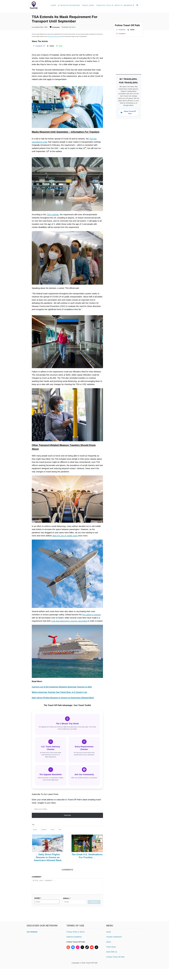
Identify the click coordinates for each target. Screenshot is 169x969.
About (108, 942)
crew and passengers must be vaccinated (69, 621)
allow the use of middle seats (65, 536)
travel (52, 829)
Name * (37, 898)
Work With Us (111, 952)
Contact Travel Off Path (115, 957)
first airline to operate (91, 615)
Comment (36, 877)
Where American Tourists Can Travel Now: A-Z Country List (59, 692)
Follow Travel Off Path (130, 112)
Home (108, 932)
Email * (67, 898)
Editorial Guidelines (74, 937)
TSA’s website (53, 214)
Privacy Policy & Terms (75, 932)
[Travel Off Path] (36, 5)
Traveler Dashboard (114, 937)
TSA (59, 829)
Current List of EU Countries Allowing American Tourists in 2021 (62, 687)
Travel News (111, 947)
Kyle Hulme (72, 27)
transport (43, 829)
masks (35, 829)
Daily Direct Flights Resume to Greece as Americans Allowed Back (63, 698)
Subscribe (67, 815)
